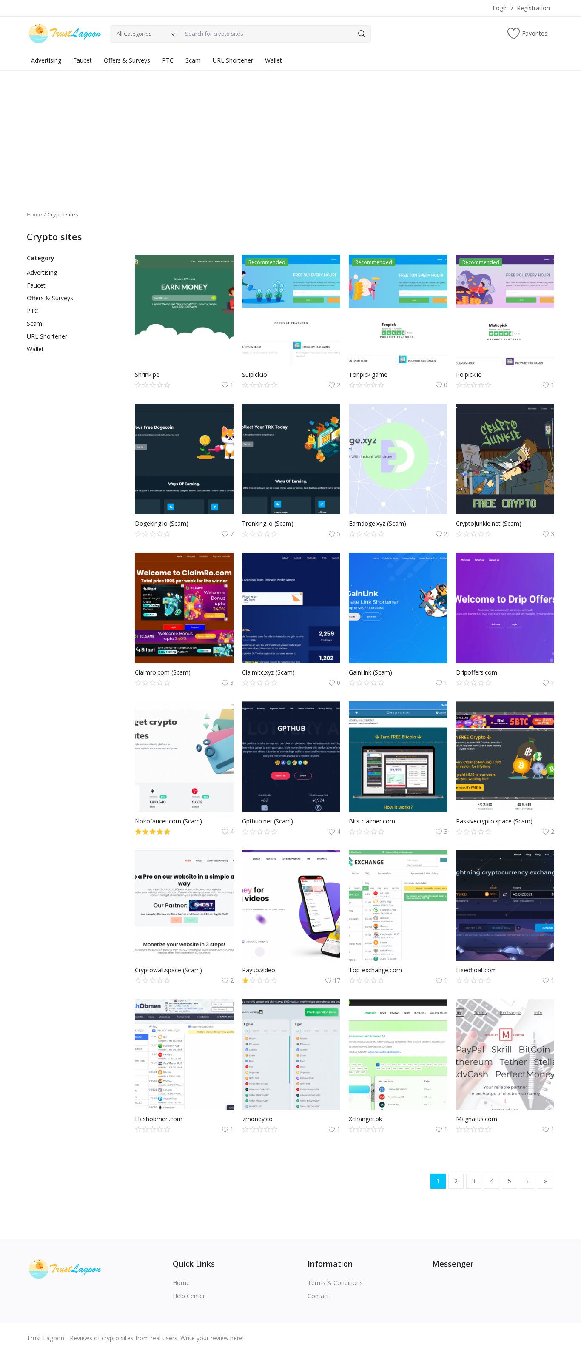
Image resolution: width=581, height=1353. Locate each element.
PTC (168, 60)
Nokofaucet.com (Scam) (168, 821)
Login (500, 8)
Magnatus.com (476, 1119)
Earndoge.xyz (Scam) (377, 523)
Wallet (273, 60)
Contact (318, 1296)
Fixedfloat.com (476, 970)
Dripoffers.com (476, 672)
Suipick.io (254, 374)
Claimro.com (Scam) (163, 672)
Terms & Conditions (335, 1283)
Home (34, 214)
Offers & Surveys (127, 60)
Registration (533, 8)
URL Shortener (233, 60)
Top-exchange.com (375, 970)
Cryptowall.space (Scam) (168, 970)
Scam (193, 60)
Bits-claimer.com (372, 821)
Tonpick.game (368, 374)
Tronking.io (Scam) (267, 523)
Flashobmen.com (158, 1119)
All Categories (134, 33)
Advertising (46, 60)
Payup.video (258, 970)
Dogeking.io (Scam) (161, 523)
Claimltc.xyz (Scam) (268, 672)
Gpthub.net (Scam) (267, 821)
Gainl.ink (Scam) (370, 672)
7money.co (257, 1119)
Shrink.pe (147, 374)
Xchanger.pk (365, 1119)
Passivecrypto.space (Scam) (494, 821)
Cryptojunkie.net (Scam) (488, 523)
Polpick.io (469, 374)
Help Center (189, 1296)
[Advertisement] (290, 134)
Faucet (82, 60)
